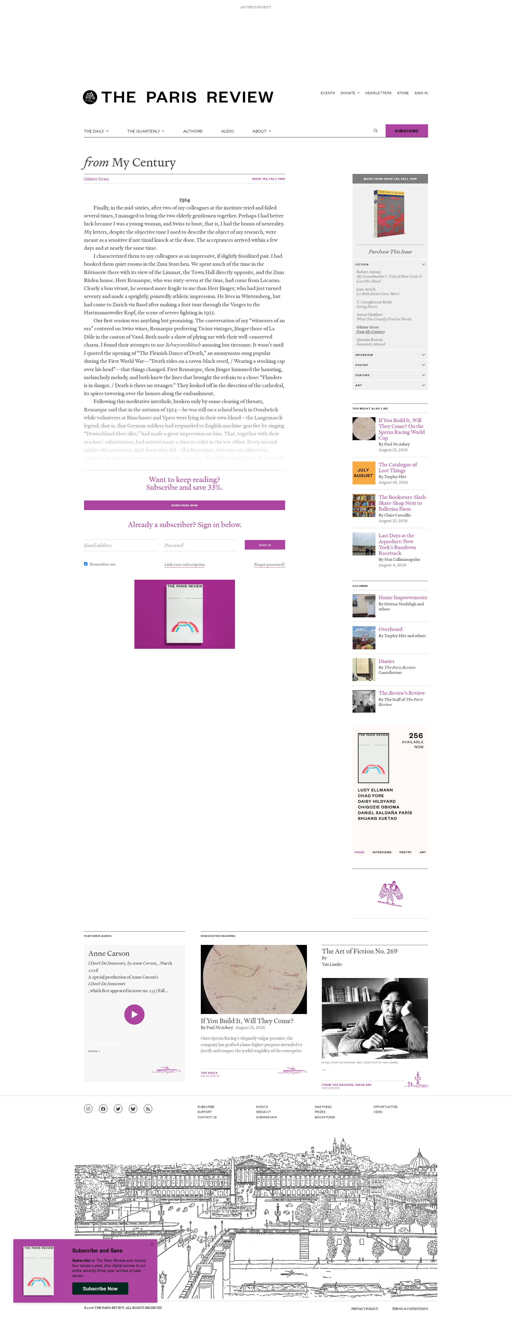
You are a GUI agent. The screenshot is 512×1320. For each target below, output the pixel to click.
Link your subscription (185, 564)
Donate (349, 92)
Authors (193, 131)
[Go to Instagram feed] (88, 1109)
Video (378, 1111)
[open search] (375, 130)
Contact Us (207, 1117)
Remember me (102, 564)
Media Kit (263, 1111)
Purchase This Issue (390, 251)
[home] (178, 98)
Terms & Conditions (410, 1308)
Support (205, 1111)
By (324, 958)
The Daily (94, 131)
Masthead (323, 1106)
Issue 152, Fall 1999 (268, 178)
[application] (134, 1041)
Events (328, 92)
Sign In (421, 92)
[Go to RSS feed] (148, 1109)
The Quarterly (144, 131)
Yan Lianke (332, 964)
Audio (227, 131)
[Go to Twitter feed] (118, 1109)
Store (403, 92)
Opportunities (386, 1106)
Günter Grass (96, 179)
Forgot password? (269, 564)
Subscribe (407, 130)
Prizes (320, 1111)
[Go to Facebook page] (103, 1109)
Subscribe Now (100, 1288)
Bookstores (325, 1117)
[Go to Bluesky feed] (133, 1109)
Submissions (266, 1117)
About (260, 131)
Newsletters (378, 92)
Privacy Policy (364, 1308)
